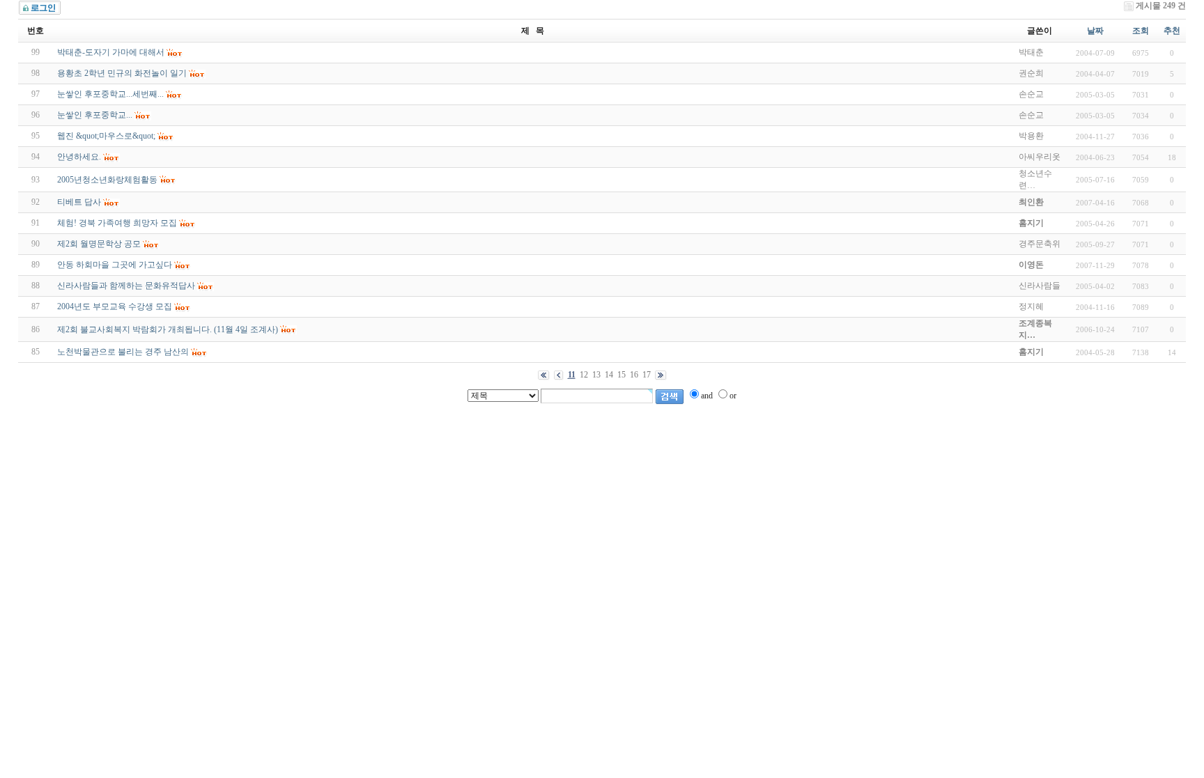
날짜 (1095, 31)
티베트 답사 (79, 202)
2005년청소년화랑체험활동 (107, 180)
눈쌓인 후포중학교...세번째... (110, 94)
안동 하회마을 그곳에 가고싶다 (114, 265)
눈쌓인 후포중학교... (94, 115)
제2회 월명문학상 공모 (99, 244)
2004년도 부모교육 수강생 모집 (114, 306)
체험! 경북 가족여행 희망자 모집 (117, 223)
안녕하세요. (79, 157)
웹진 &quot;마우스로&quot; (106, 136)
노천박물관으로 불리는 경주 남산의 (123, 352)
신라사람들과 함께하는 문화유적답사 (126, 285)
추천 (1172, 31)
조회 (1140, 31)
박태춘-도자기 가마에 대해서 (110, 52)
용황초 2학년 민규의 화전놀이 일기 (122, 73)
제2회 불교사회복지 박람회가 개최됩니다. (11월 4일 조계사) (167, 329)
